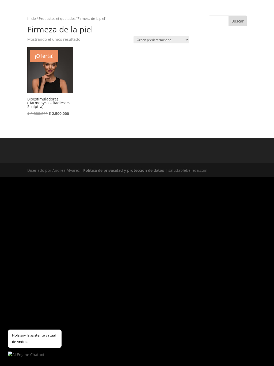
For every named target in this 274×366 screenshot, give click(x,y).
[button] (26, 355)
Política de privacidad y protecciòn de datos (123, 170)
